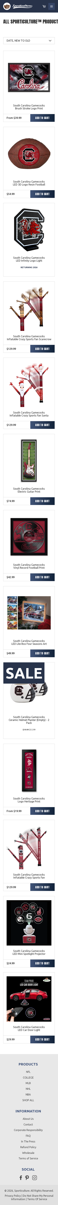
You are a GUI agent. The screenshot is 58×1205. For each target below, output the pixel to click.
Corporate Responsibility (28, 1130)
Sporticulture (21, 1190)
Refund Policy (28, 1147)
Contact (28, 1124)
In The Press (28, 1141)
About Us (28, 1118)
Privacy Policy (13, 1195)
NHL (28, 1088)
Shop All (28, 1100)
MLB (28, 1083)
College (28, 1077)
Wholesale (28, 1152)
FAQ (28, 1135)
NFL (28, 1071)
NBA (28, 1094)
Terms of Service (28, 1158)
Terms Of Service (37, 1199)
